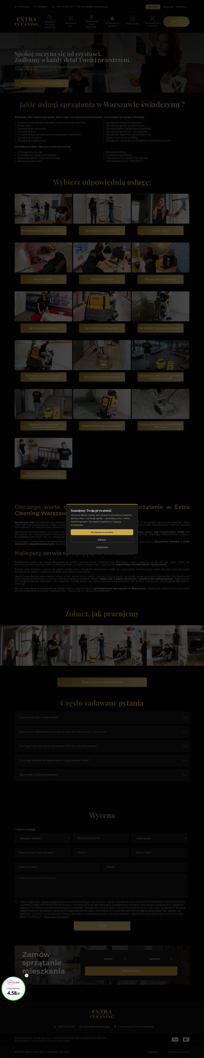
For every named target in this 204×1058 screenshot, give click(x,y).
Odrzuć (102, 540)
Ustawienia (102, 547)
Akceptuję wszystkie (102, 532)
